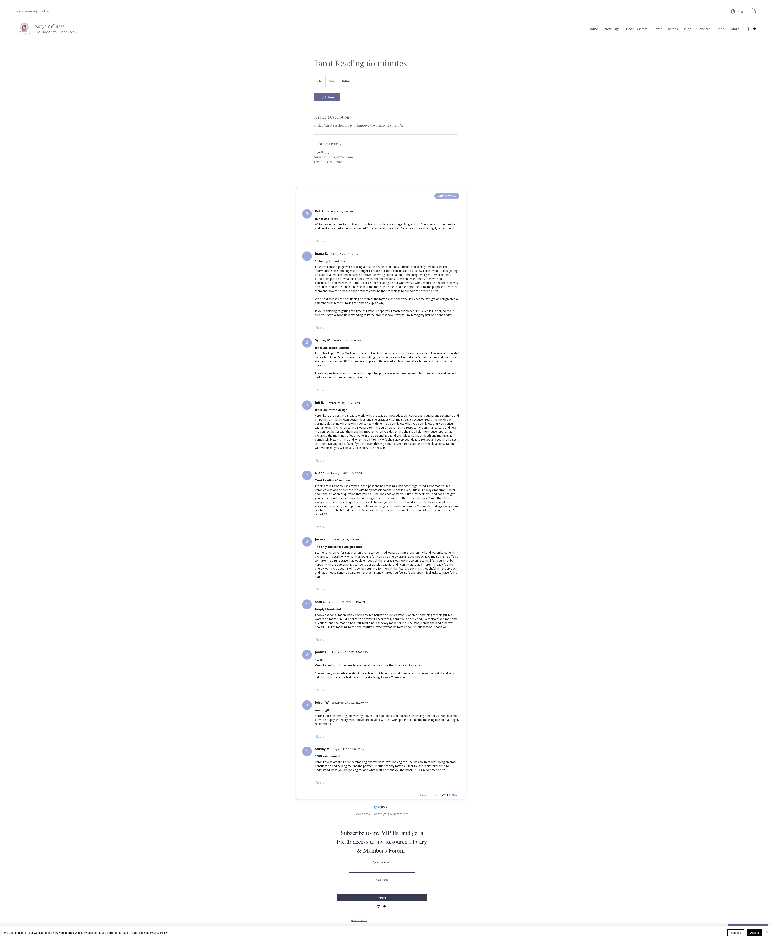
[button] (753, 11)
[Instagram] (748, 29)
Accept (754, 933)
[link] (327, 97)
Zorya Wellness (50, 26)
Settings (736, 933)
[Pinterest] (754, 29)
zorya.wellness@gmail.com (33, 11)
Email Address (381, 862)
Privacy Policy (159, 933)
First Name (382, 879)
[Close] (767, 932)
